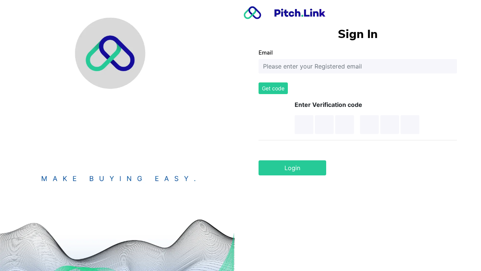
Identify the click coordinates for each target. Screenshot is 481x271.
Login (292, 168)
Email (266, 52)
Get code (273, 88)
